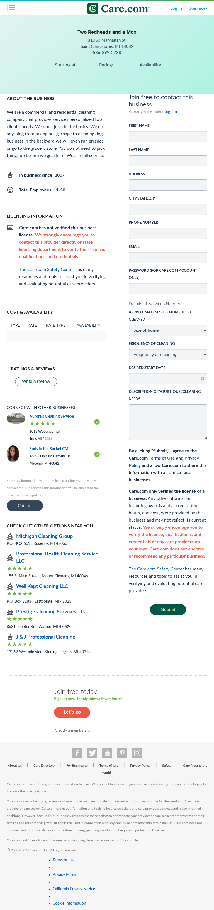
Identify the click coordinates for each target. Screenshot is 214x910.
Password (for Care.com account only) (163, 274)
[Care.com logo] (110, 9)
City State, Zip (142, 198)
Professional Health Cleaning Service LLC (57, 558)
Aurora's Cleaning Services (52, 416)
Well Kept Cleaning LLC (42, 586)
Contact (25, 506)
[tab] (168, 303)
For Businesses (77, 765)
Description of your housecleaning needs (165, 395)
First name (139, 126)
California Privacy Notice (74, 889)
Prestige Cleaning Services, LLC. (52, 611)
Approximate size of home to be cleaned (160, 316)
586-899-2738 (107, 53)
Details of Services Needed (155, 303)
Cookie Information (69, 904)
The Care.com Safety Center (156, 569)
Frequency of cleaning (152, 344)
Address (137, 174)
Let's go (72, 712)
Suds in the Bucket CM (49, 449)
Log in (176, 8)
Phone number (143, 223)
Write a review (36, 381)
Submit (168, 609)
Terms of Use (162, 458)
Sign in (171, 111)
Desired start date (147, 368)
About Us (15, 765)
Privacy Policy (140, 765)
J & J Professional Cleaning (45, 637)
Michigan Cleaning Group (44, 536)
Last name (139, 150)
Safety (166, 765)
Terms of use (63, 860)
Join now (198, 8)
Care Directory (44, 765)
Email (134, 247)
